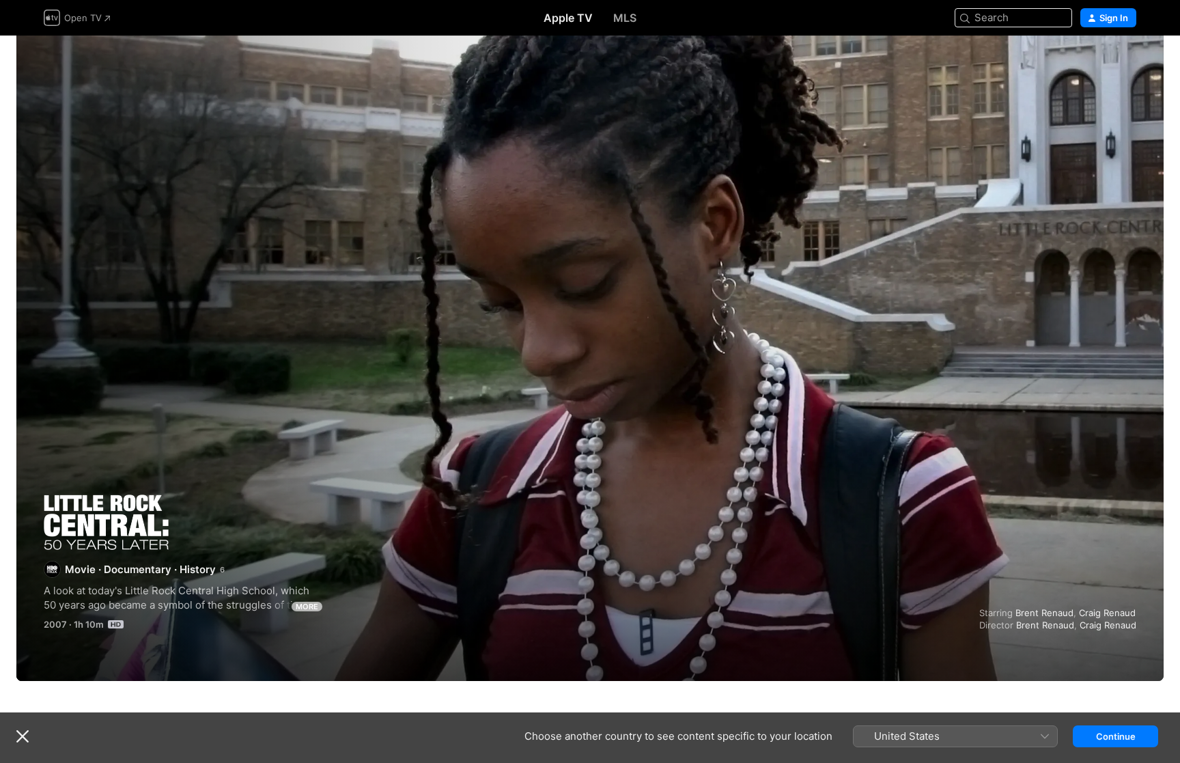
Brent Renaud (1044, 612)
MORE (307, 606)
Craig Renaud (1107, 612)
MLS (624, 18)
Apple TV (568, 18)
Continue (1116, 736)
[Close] (22, 736)
